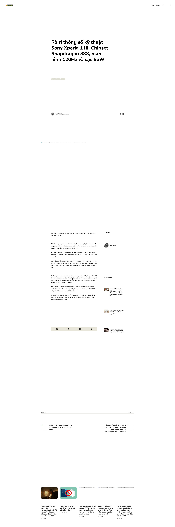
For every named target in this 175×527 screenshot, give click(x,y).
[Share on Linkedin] (122, 114)
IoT (163, 5)
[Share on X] (118, 114)
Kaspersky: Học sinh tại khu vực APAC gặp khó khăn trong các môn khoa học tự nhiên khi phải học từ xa (87, 510)
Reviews (158, 5)
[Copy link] (91, 329)
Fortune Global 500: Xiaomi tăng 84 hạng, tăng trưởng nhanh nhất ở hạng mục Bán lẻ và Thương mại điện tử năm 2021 (125, 511)
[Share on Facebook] (120, 114)
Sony (58, 79)
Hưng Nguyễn (59, 113)
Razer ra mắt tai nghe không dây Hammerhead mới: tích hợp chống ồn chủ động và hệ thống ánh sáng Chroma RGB (49, 511)
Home (152, 5)
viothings (44, 518)
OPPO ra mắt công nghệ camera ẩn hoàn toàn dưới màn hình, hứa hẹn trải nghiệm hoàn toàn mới (105, 510)
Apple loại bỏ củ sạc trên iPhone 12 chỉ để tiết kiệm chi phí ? (67, 508)
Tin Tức (53, 79)
